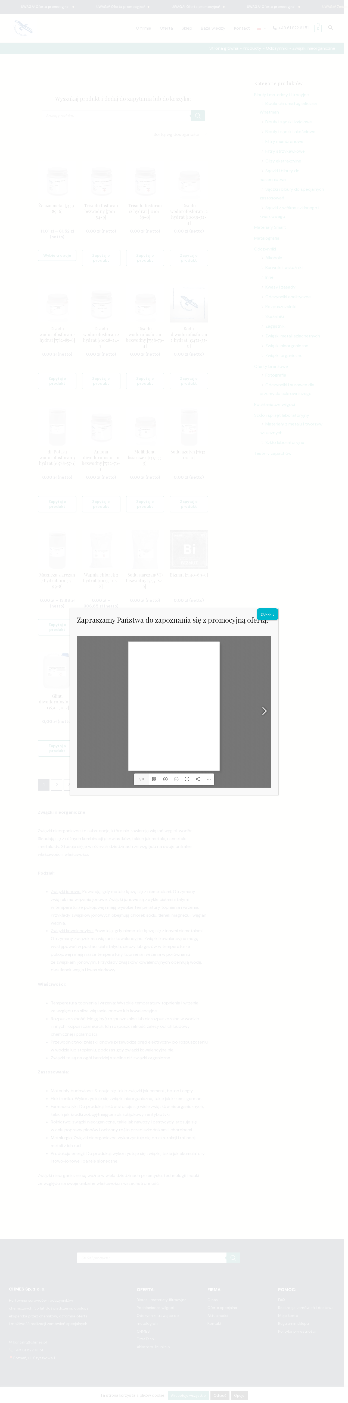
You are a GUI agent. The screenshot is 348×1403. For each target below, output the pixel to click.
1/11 (141, 779)
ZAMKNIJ (267, 614)
